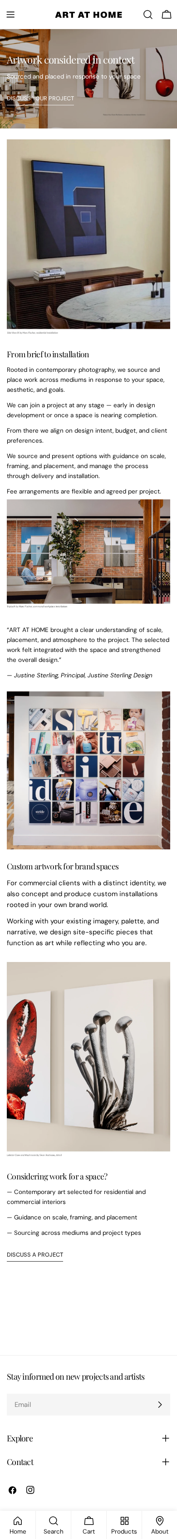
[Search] (148, 14)
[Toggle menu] (10, 14)
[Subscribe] (159, 1404)
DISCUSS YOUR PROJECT (40, 98)
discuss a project (35, 1254)
